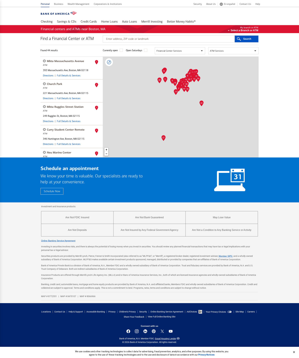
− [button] (106, 153)
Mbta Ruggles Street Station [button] (65, 107)
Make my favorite (44, 61)
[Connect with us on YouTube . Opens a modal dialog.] (171, 331)
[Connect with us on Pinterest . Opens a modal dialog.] (154, 331)
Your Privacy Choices (216, 312)
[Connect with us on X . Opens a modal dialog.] (162, 331)
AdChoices (192, 311)
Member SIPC (226, 256)
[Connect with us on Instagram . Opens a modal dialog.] (137, 331)
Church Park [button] (54, 84)
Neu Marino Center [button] (59, 152)
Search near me (109, 62)
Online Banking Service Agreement (58, 240)
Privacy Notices (206, 354)
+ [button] (106, 149)
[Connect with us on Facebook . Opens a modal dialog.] (128, 331)
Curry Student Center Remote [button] (66, 129)
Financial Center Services (169, 50)
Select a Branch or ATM (244, 30)
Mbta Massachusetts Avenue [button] (65, 61)
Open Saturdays (134, 50)
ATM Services (217, 50)
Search (247, 38)
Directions (48, 75)
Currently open (110, 50)
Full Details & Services (68, 75)
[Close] (294, 352)
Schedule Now (52, 191)
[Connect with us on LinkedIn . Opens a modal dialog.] (145, 331)
